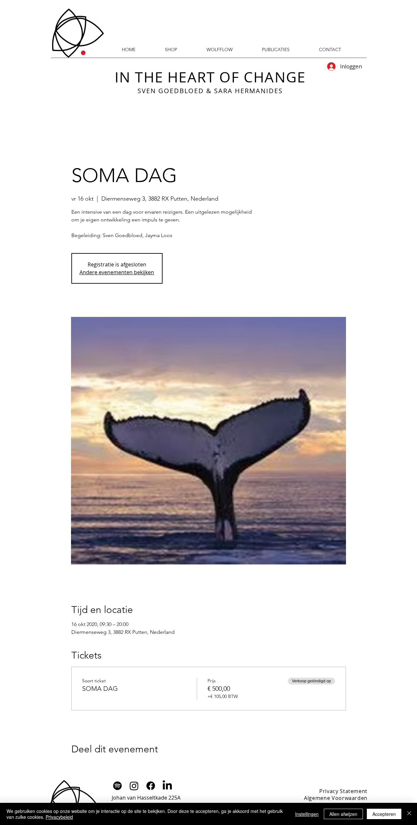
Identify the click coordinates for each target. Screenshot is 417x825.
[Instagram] (134, 785)
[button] (275, 49)
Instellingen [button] (307, 814)
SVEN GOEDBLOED (170, 90)
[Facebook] (150, 785)
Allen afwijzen (343, 814)
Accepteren (384, 814)
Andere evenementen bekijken (116, 272)
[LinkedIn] (167, 785)
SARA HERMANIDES (248, 90)
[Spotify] (117, 785)
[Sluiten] (409, 814)
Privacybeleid (59, 817)
